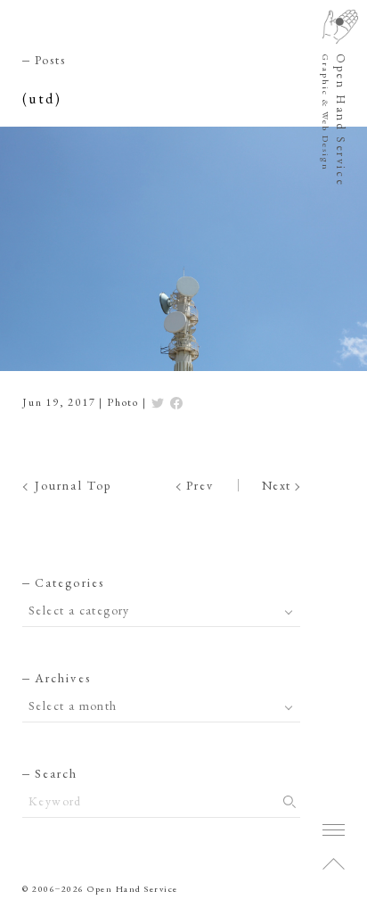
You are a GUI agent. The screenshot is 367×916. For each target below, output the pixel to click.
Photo (123, 402)
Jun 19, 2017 (59, 402)
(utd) (41, 98)
